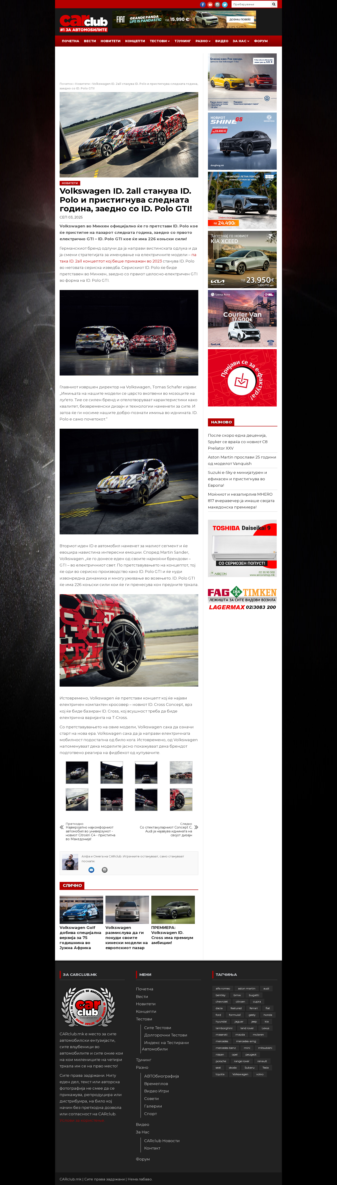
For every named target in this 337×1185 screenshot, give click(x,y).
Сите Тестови (157, 1027)
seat (218, 1067)
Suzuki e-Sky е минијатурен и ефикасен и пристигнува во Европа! (237, 479)
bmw (237, 995)
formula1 (235, 1015)
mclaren (258, 1034)
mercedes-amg (246, 1041)
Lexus (265, 1028)
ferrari (254, 1008)
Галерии (153, 1106)
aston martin (246, 988)
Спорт (150, 1113)
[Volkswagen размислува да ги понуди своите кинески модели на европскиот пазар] (127, 910)
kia (267, 1021)
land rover (247, 1028)
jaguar (239, 1021)
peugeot (251, 1054)
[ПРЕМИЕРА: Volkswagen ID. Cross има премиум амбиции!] (173, 910)
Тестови (158, 41)
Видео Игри (156, 1091)
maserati (221, 1034)
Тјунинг (182, 41)
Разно (202, 41)
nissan (220, 1054)
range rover (241, 1061)
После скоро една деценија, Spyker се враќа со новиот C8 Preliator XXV (238, 441)
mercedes (222, 1041)
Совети (151, 1098)
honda (268, 1015)
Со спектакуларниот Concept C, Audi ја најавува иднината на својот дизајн (166, 829)
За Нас (239, 41)
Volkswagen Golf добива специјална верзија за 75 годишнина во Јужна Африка (80, 937)
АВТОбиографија (161, 1076)
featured (236, 1008)
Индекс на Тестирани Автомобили (165, 1045)
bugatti (254, 995)
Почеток (66, 84)
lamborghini (224, 1028)
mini (247, 1048)
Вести (90, 41)
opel (235, 1054)
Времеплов (156, 1083)
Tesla (265, 1067)
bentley (221, 995)
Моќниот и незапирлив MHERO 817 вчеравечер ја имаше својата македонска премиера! (241, 500)
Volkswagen (240, 1074)
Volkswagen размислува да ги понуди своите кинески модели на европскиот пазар (126, 937)
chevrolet (222, 1001)
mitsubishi (265, 1048)
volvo (259, 1074)
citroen (240, 1001)
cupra (257, 1001)
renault (262, 1061)
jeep (254, 1021)
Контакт (152, 1148)
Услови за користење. (82, 1120)
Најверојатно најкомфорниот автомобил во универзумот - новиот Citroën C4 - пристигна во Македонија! (90, 831)
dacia (219, 1008)
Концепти (135, 41)
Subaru (249, 1067)
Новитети (111, 41)
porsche (221, 1061)
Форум (261, 41)
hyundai (221, 1021)
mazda (240, 1034)
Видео (221, 41)
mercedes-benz (226, 1048)
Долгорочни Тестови (165, 1035)
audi (266, 988)
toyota (220, 1074)
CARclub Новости (162, 1140)
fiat (268, 1008)
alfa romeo (223, 988)
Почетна (70, 41)
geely (252, 1015)
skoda (233, 1067)
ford (218, 1015)
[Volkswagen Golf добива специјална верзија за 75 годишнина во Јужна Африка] (81, 910)
